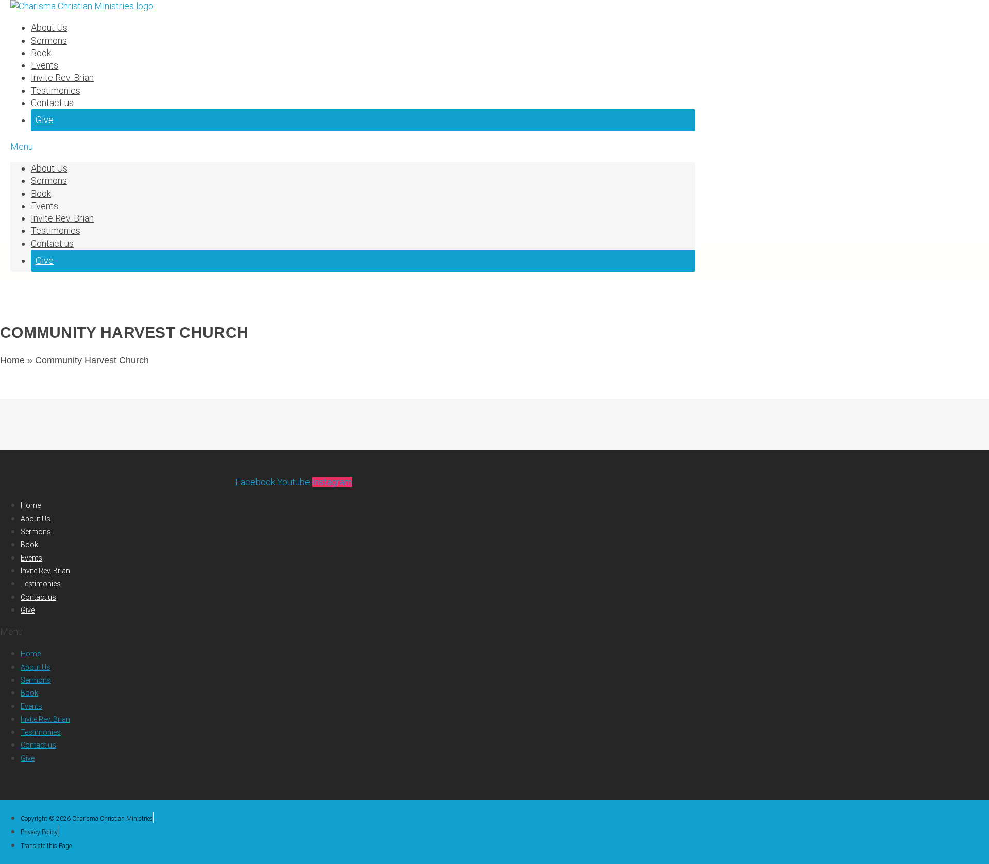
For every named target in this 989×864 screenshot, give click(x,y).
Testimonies (55, 90)
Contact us (52, 102)
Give (45, 119)
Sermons (49, 40)
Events (44, 65)
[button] (352, 147)
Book (41, 52)
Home (12, 360)
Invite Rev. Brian (62, 77)
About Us (49, 27)
